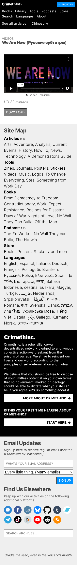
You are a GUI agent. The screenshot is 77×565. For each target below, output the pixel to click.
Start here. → (58, 422)
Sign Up (65, 480)
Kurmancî (60, 317)
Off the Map (46, 221)
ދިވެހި (30, 317)
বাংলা (24, 305)
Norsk (9, 323)
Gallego (43, 317)
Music (24, 174)
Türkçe (10, 293)
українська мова (38, 311)
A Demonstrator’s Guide (49, 156)
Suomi (61, 275)
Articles (11, 138)
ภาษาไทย (12, 311)
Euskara (47, 287)
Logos (37, 174)
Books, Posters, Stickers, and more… (38, 251)
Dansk (53, 305)
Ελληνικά (44, 275)
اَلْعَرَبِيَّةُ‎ (39, 299)
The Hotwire (26, 239)
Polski (27, 275)
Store (63, 11)
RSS (22, 138)
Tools (34, 11)
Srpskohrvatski (17, 299)
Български (24, 281)
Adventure (23, 144)
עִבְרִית (66, 305)
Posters (41, 168)
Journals (24, 168)
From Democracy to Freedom (31, 198)
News (55, 150)
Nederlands (43, 293)
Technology (14, 156)
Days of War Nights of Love (29, 215)
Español (27, 263)
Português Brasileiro (40, 269)
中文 (40, 281)
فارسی (25, 293)
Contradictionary (19, 204)
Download (15, 112)
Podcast (12, 227)
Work (41, 204)
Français (12, 269)
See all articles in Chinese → (25, 23)
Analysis (42, 144)
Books (7, 11)
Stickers (57, 168)
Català (19, 317)
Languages (25, 16)
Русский (12, 275)
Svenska (37, 305)
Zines (9, 168)
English (10, 263)
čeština (31, 287)
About (42, 16)
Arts (7, 144)
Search (7, 16)
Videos (8, 39)
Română (11, 305)
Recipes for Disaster (45, 210)
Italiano (43, 263)
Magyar (63, 287)
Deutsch (59, 263)
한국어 (53, 299)
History (25, 150)
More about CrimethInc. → (47, 398)
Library (21, 11)
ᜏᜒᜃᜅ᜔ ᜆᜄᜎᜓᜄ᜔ (30, 323)
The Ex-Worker (18, 233)
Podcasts (48, 11)
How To (41, 150)
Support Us (66, 4)
